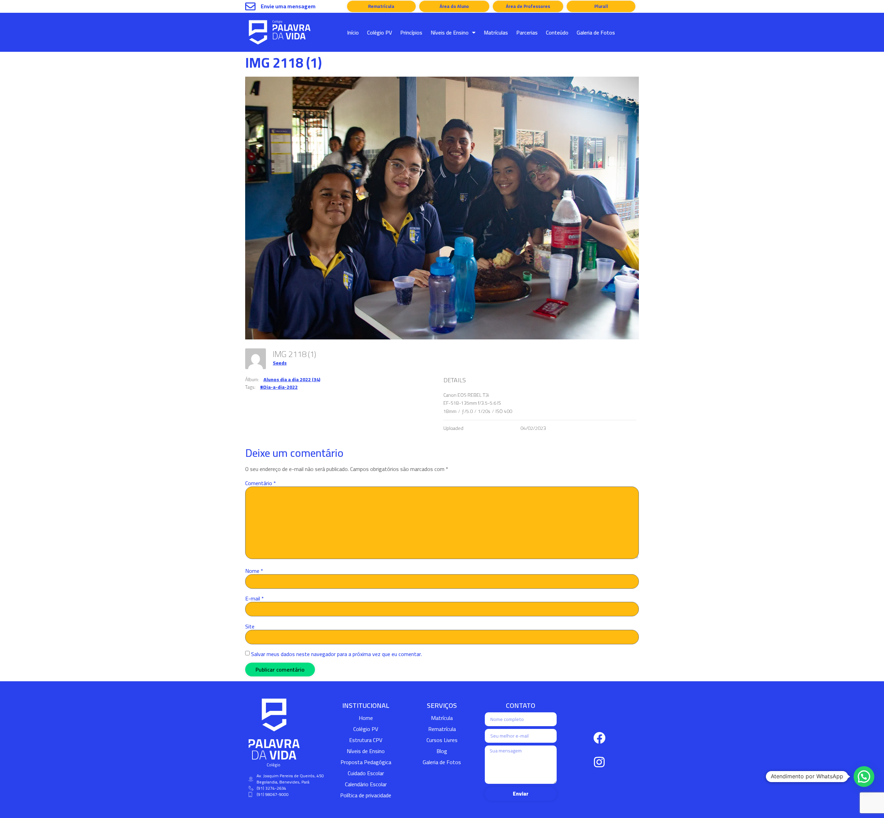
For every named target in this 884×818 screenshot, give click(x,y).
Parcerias (527, 32)
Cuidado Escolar (366, 773)
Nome (254, 571)
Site (249, 626)
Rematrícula (442, 729)
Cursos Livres (442, 740)
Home (366, 718)
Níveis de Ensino (450, 32)
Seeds (280, 362)
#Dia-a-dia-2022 (279, 387)
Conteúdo (557, 32)
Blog (441, 751)
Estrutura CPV (365, 740)
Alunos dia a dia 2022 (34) (291, 379)
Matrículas (496, 32)
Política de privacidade (365, 795)
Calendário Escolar (366, 784)
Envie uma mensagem (288, 6)
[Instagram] (599, 762)
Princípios (411, 32)
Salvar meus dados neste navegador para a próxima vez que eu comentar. (336, 654)
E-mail (254, 598)
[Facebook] (599, 737)
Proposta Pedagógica (365, 762)
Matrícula (442, 718)
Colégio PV (379, 32)
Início (353, 32)
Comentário (260, 483)
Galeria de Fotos (596, 32)
